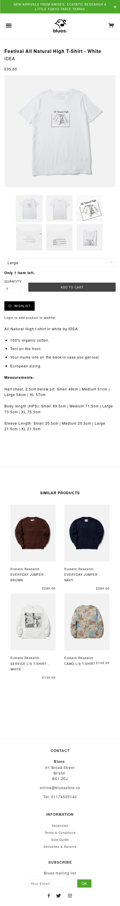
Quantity (13, 281)
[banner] (60, 25)
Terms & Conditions (60, 833)
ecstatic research (25, 569)
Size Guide (60, 840)
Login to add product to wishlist (30, 318)
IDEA (9, 58)
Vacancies (60, 826)
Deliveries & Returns (60, 847)
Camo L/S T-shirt (79, 664)
